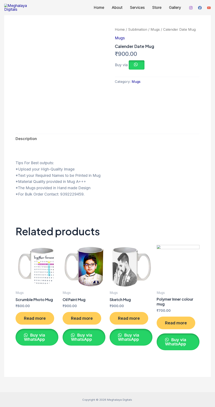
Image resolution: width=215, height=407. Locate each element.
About (117, 7)
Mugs (155, 29)
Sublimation (137, 29)
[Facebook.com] (200, 8)
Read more (35, 318)
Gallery (175, 7)
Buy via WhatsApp (34, 337)
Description (26, 138)
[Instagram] (191, 8)
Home (99, 7)
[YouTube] (209, 8)
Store (156, 7)
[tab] (26, 139)
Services (137, 7)
